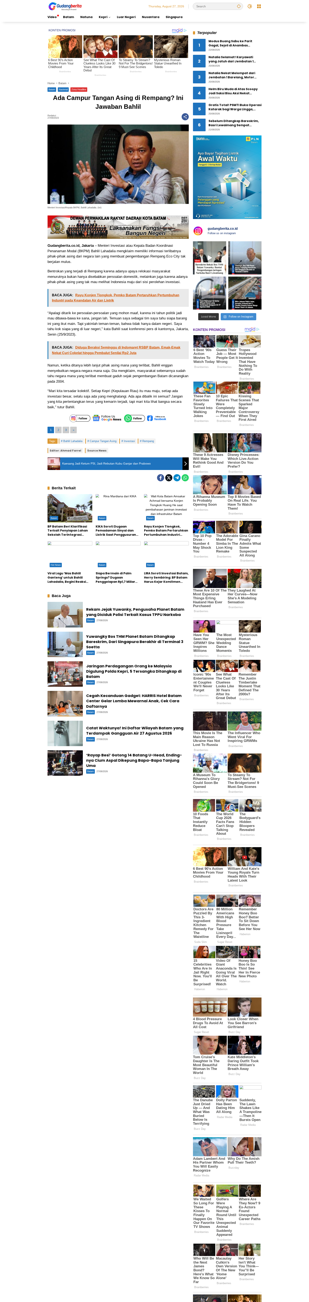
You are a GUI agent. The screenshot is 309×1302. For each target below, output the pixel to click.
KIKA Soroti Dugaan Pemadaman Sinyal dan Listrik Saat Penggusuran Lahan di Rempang (116, 531)
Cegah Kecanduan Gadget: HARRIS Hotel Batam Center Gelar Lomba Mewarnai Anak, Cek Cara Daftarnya (134, 701)
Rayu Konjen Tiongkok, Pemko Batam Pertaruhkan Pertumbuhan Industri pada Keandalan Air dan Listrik (166, 531)
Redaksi (52, 115)
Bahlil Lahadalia (72, 441)
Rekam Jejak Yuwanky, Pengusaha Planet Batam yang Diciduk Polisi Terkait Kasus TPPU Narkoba (135, 612)
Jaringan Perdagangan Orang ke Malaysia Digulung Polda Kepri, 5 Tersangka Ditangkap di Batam (134, 671)
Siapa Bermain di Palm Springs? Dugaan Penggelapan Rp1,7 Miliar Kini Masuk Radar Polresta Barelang (116, 577)
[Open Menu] (258, 6)
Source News (97, 451)
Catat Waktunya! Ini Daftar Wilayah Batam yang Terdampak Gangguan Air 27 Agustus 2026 (135, 730)
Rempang (148, 441)
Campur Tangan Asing (103, 441)
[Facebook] (160, 477)
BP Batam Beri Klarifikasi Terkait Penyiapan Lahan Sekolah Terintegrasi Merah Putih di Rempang (68, 531)
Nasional (63, 89)
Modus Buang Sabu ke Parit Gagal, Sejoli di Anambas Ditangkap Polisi (230, 43)
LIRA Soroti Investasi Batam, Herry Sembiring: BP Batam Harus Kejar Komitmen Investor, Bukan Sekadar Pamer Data (166, 577)
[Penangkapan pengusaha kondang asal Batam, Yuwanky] (244, 257)
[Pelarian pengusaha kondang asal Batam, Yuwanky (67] (209, 257)
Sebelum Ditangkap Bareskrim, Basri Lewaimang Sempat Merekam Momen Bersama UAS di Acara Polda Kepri (234, 123)
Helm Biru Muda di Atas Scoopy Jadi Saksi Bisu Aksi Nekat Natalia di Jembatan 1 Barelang (234, 91)
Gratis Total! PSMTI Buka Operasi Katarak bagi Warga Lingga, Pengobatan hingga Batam (235, 107)
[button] (239, 6)
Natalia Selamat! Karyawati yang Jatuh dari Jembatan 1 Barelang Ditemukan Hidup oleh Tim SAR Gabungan (234, 59)
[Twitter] (168, 477)
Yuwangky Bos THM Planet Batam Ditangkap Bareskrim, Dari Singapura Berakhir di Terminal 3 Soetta (134, 642)
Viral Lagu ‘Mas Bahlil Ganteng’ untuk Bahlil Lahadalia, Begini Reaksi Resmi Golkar (67, 577)
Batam (52, 89)
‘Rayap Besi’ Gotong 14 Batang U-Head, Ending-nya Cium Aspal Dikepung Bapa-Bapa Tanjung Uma (134, 760)
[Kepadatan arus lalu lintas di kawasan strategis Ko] (244, 293)
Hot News (56, 565)
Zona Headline (78, 89)
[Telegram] (177, 477)
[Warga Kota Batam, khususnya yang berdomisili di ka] (209, 293)
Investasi (129, 441)
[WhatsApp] (185, 477)
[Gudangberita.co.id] (65, 6)
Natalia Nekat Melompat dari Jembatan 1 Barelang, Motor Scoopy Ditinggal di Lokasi (232, 75)
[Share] (185, 116)
